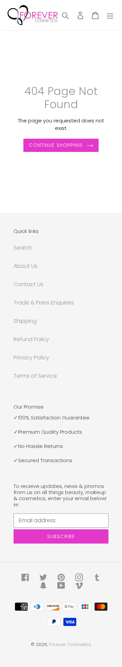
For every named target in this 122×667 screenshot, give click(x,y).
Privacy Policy (31, 357)
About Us (25, 266)
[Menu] (110, 15)
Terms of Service (35, 376)
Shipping (25, 321)
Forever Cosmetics (70, 644)
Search (23, 248)
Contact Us (28, 284)
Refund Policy (31, 339)
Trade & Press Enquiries (44, 303)
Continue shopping (56, 145)
